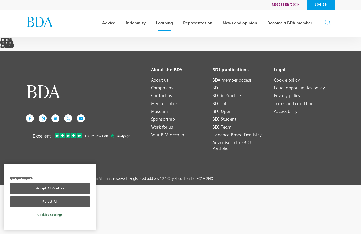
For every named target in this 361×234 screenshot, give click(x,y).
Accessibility (285, 111)
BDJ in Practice (226, 95)
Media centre (164, 103)
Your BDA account (168, 134)
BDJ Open (222, 111)
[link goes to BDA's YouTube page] (81, 118)
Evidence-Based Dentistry (237, 134)
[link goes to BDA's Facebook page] (30, 118)
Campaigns (162, 87)
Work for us (162, 126)
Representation (197, 23)
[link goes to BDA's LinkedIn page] (55, 118)
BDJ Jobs (221, 103)
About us (159, 79)
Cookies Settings (50, 215)
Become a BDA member (289, 23)
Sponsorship (163, 119)
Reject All (49, 201)
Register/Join (286, 4)
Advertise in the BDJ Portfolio (231, 145)
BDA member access (232, 79)
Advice (108, 23)
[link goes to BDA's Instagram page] (43, 118)
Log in (321, 4)
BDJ (216, 87)
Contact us (161, 95)
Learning (164, 23)
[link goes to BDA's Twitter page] (68, 118)
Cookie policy (287, 79)
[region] (50, 197)
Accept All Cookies (50, 188)
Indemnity (135, 23)
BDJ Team (222, 126)
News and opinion (240, 23)
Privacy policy (287, 95)
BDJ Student (224, 119)
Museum (159, 111)
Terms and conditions (295, 103)
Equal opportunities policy (299, 87)
